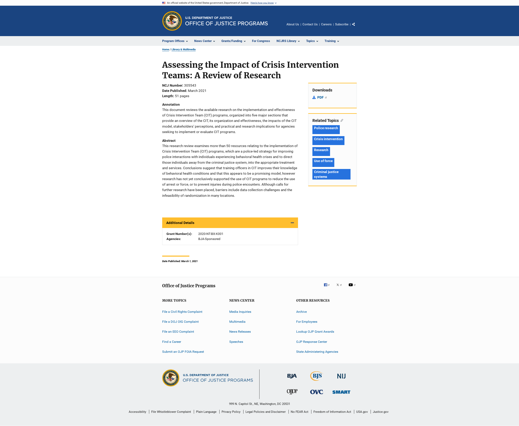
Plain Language (206, 412)
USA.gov (362, 412)
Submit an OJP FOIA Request (183, 352)
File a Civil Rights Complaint (182, 312)
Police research (326, 128)
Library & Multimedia (184, 49)
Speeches (236, 342)
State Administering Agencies (317, 352)
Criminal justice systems (326, 174)
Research (321, 150)
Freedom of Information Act (332, 412)
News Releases (240, 331)
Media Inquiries (240, 312)
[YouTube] (352, 287)
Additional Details (180, 223)
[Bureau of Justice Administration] (292, 379)
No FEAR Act (299, 412)
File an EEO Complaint (178, 331)
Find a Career (171, 342)
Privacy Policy (231, 412)
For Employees (306, 322)
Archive (301, 312)
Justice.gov (380, 412)
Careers (326, 24)
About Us (292, 24)
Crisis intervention (328, 139)
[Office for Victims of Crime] (316, 395)
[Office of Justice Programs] (172, 21)
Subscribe (342, 24)
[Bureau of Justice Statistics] (316, 381)
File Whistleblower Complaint (171, 412)
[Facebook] (328, 287)
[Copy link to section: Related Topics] (341, 120)
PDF (320, 97)
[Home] (226, 21)
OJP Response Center (311, 342)
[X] (340, 287)
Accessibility (137, 412)
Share (356, 27)
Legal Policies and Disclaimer (266, 412)
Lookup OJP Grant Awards (315, 331)
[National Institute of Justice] (341, 379)
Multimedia (237, 322)
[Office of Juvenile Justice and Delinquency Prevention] (292, 395)
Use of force (323, 161)
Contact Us (310, 24)
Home (165, 49)
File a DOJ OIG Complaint (180, 322)
